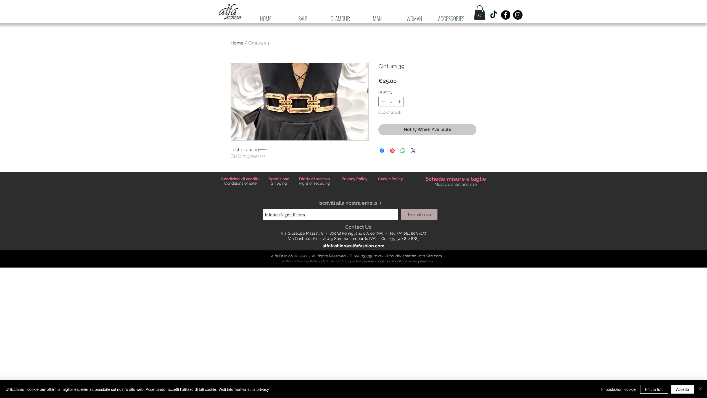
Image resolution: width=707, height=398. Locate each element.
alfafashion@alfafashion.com (353, 245)
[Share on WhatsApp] (403, 150)
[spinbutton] (391, 101)
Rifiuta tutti (654, 389)
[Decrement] (382, 101)
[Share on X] (413, 150)
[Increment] (400, 101)
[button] (377, 20)
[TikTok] (493, 15)
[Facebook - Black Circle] (505, 15)
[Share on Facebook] (382, 150)
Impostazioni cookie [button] (618, 389)
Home (237, 43)
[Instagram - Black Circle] (518, 15)
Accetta (682, 389)
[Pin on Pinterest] (392, 150)
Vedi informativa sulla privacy (243, 389)
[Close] (700, 389)
